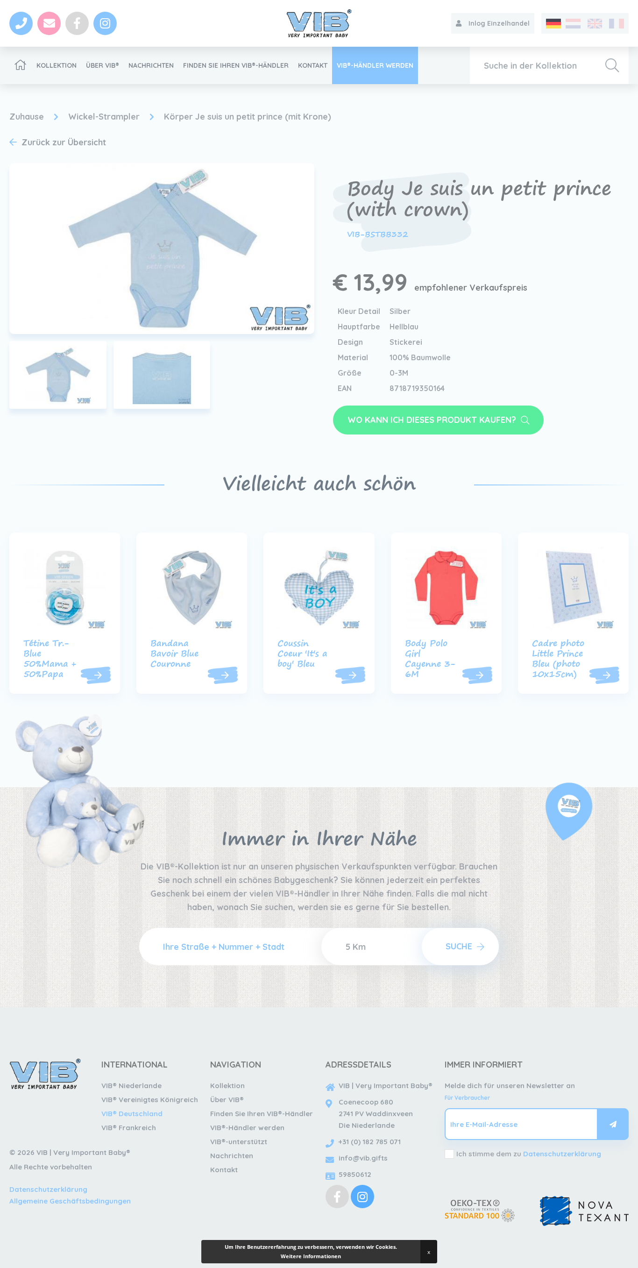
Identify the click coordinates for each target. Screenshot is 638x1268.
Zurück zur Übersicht (63, 142)
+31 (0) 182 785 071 (370, 1141)
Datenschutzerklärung (48, 1189)
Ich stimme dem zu (528, 1153)
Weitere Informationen (311, 1256)
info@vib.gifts (363, 1158)
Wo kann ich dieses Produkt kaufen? (431, 419)
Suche (459, 946)
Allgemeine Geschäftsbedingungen (70, 1201)
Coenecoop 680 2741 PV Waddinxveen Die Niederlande (376, 1113)
